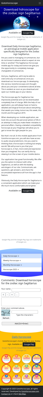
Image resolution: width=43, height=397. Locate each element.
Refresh (6, 318)
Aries (6, 358)
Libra (26, 368)
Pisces (37, 378)
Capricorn (16, 378)
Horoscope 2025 (10, 269)
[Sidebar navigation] (40, 3)
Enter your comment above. (13, 308)
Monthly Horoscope (11, 265)
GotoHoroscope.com (30, 391)
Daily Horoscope (10, 256)
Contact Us (5, 394)
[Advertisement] (21, 215)
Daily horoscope (21, 336)
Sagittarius (6, 378)
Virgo (16, 368)
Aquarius (26, 378)
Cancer (36, 358)
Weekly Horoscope (11, 260)
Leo (6, 368)
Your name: (6, 289)
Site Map (22, 394)
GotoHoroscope (9, 3)
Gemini (26, 358)
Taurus (16, 358)
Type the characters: (24, 315)
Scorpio (37, 368)
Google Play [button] (28, 33)
